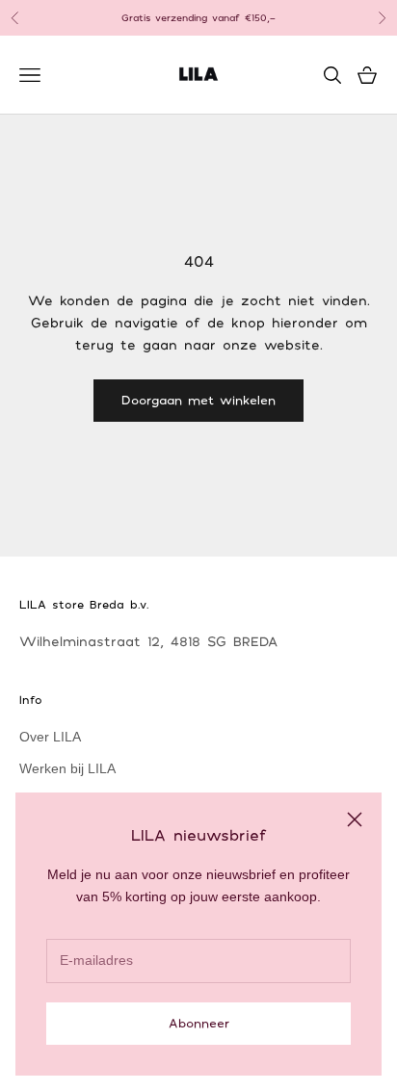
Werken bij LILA (67, 768)
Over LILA (50, 736)
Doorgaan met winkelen (198, 399)
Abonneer (199, 1022)
